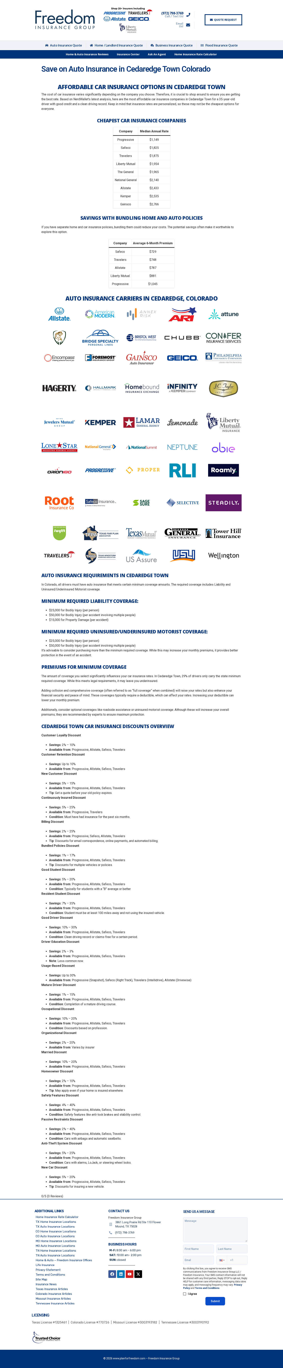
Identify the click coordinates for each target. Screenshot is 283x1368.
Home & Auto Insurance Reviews (87, 54)
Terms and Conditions (207, 1288)
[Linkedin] (121, 1274)
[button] (221, 1260)
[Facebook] (112, 1274)
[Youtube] (129, 1274)
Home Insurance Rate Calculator (195, 54)
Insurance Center (128, 54)
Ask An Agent (157, 54)
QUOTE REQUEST (225, 20)
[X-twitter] (138, 1274)
